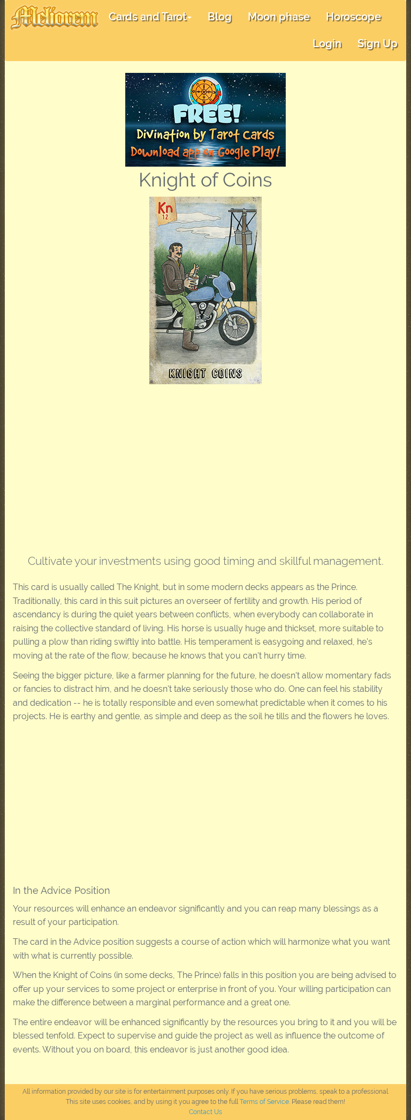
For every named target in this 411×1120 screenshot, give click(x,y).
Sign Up (377, 43)
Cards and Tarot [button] (147, 16)
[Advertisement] (205, 465)
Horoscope (353, 16)
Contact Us (205, 1112)
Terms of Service (264, 1102)
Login (327, 43)
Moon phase (279, 16)
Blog (220, 16)
